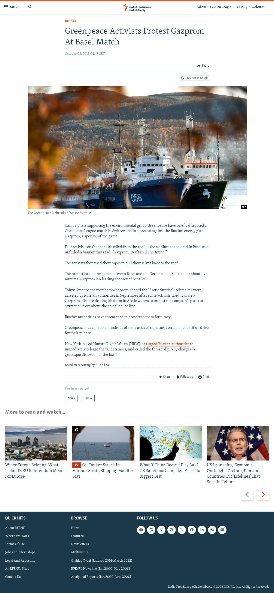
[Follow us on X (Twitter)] (182, 530)
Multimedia (79, 552)
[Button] (203, 66)
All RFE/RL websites (251, 7)
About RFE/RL (15, 528)
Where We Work (17, 536)
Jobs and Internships (20, 552)
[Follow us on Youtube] (141, 530)
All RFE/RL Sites (17, 569)
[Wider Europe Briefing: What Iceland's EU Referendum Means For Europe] (36, 443)
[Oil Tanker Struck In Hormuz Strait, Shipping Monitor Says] (103, 443)
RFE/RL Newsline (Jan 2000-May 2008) (100, 569)
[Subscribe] (222, 530)
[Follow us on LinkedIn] (202, 530)
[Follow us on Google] (171, 530)
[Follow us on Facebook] (192, 530)
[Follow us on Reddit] (151, 530)
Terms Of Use (15, 544)
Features (77, 536)
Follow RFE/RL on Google (214, 7)
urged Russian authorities (168, 344)
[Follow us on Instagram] (161, 530)
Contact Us (13, 577)
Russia (70, 21)
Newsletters (80, 544)
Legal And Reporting (20, 560)
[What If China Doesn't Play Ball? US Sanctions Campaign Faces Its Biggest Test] (171, 443)
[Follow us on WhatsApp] (212, 530)
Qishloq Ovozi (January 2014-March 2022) (101, 560)
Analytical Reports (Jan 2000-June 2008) (101, 577)
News (75, 528)
